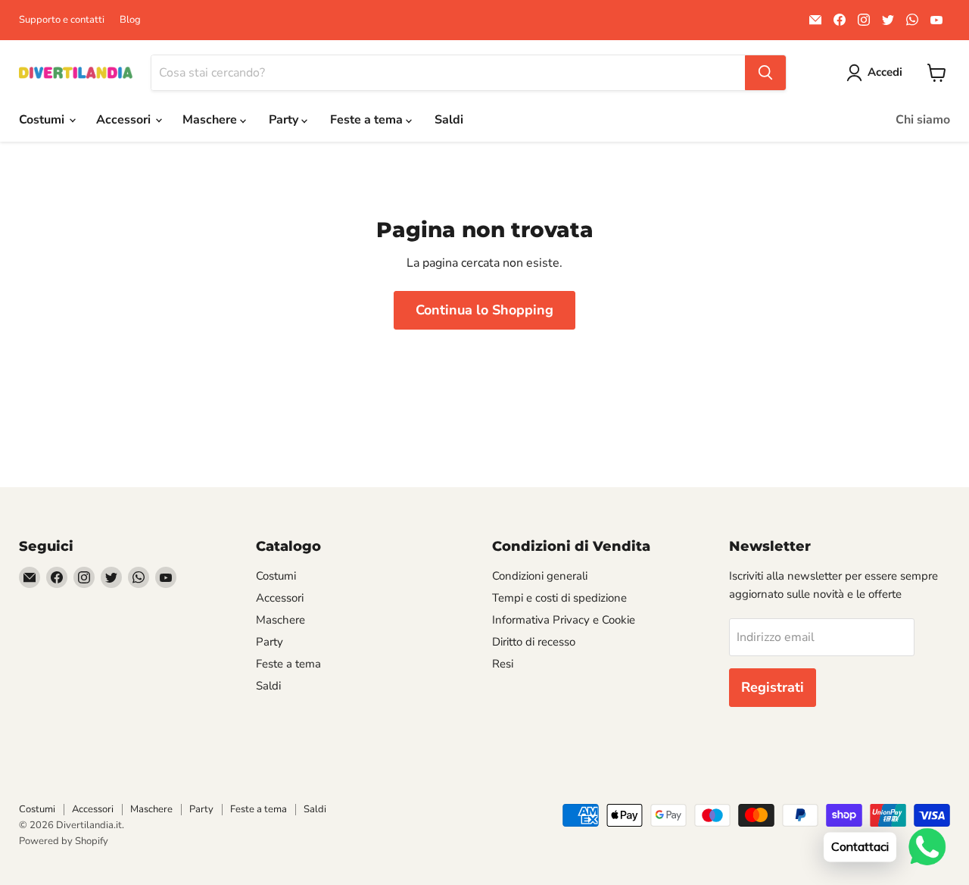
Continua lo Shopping (484, 310)
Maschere (211, 119)
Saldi (449, 119)
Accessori (125, 119)
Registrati (772, 687)
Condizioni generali (539, 575)
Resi (502, 663)
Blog (130, 20)
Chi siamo (923, 119)
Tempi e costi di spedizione (559, 597)
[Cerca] (765, 72)
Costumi (43, 119)
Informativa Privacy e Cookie (563, 619)
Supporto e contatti (61, 20)
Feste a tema (368, 119)
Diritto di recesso (533, 641)
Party (285, 119)
